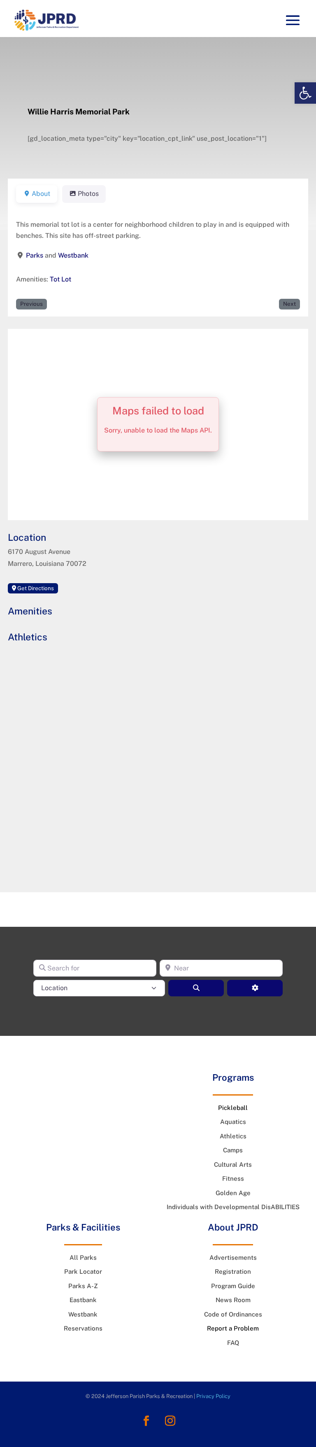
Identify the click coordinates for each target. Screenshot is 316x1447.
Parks (34, 255)
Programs (233, 1077)
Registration (233, 1271)
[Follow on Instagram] (170, 1421)
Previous (31, 303)
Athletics (233, 1136)
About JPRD (233, 1227)
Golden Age (233, 1192)
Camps (233, 1150)
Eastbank (83, 1299)
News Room (233, 1299)
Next (289, 303)
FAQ (233, 1342)
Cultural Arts (233, 1164)
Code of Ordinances (233, 1314)
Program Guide (233, 1285)
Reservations (83, 1328)
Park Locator (83, 1271)
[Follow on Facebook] (146, 1421)
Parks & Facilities (83, 1227)
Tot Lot (60, 279)
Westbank (73, 255)
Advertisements (233, 1257)
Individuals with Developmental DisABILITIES (233, 1206)
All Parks (83, 1257)
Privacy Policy (213, 1396)
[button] (305, 93)
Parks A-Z (83, 1285)
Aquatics (233, 1121)
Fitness (233, 1178)
